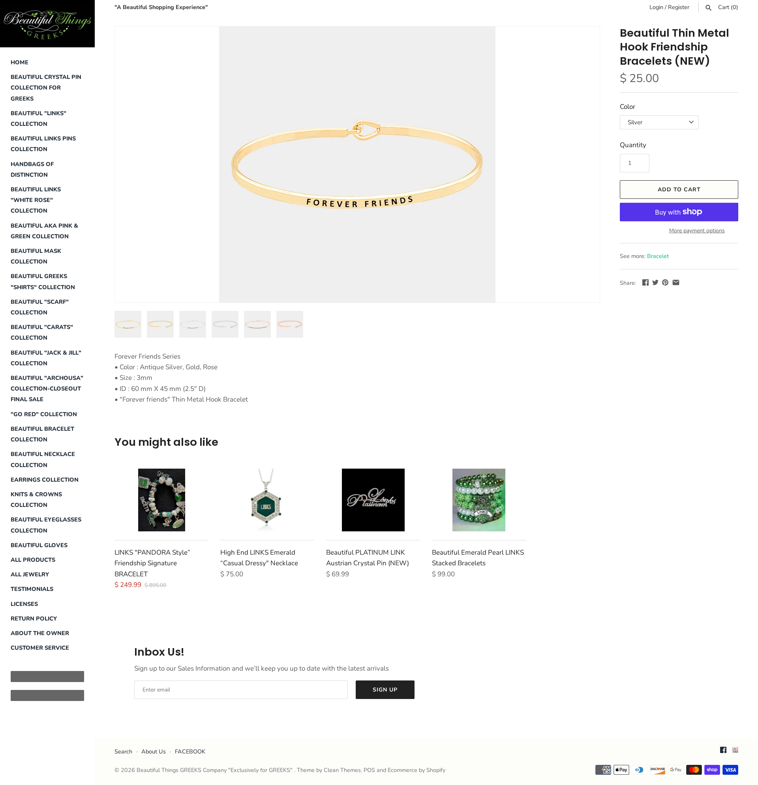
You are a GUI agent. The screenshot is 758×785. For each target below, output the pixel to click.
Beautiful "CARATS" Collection (42, 332)
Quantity (633, 145)
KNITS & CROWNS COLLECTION (36, 499)
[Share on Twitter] (655, 282)
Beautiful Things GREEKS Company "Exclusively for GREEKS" (215, 770)
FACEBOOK (190, 751)
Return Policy (34, 618)
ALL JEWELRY (30, 574)
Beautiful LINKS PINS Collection (43, 144)
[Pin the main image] (665, 282)
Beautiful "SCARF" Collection (40, 307)
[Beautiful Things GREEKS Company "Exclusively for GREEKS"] (47, 23)
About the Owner (40, 633)
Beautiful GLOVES (39, 545)
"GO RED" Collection (44, 414)
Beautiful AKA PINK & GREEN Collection (44, 231)
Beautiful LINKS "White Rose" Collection (36, 200)
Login (656, 7)
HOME (19, 62)
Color (627, 106)
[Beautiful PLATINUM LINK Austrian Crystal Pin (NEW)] (373, 500)
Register (678, 7)
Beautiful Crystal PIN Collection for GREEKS (46, 87)
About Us (153, 751)
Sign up (385, 689)
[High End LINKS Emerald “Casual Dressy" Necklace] (267, 500)
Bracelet (658, 256)
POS (369, 770)
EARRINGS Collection (45, 480)
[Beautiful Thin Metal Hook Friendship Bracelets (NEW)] (357, 164)
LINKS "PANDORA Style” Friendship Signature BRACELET (152, 563)
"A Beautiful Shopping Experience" (161, 7)
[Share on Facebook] (645, 282)
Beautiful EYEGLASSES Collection (46, 525)
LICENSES (24, 604)
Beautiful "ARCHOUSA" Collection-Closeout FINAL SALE (47, 388)
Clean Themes (342, 770)
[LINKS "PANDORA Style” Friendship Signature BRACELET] (161, 500)
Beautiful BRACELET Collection (42, 434)
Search (123, 751)
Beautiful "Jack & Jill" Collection (46, 358)
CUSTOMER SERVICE (40, 648)
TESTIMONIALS (32, 589)
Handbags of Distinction (32, 169)
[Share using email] (676, 282)
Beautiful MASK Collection (36, 256)
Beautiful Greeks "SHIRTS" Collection (43, 281)
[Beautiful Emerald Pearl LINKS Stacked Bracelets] (479, 500)
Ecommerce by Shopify (416, 770)
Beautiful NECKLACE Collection (43, 459)
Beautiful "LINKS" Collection (38, 118)
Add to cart (679, 189)
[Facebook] (723, 752)
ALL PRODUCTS (33, 560)
